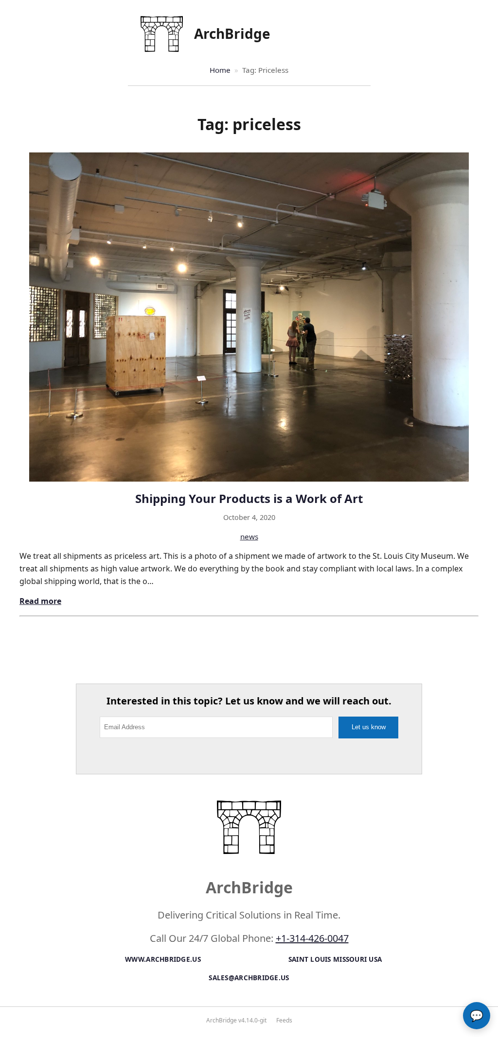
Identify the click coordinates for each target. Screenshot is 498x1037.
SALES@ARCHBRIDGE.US (249, 977)
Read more (40, 601)
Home (220, 70)
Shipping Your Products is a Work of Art (249, 498)
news (249, 536)
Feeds (284, 1020)
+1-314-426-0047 (312, 938)
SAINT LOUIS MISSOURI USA (335, 959)
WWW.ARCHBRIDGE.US (163, 959)
